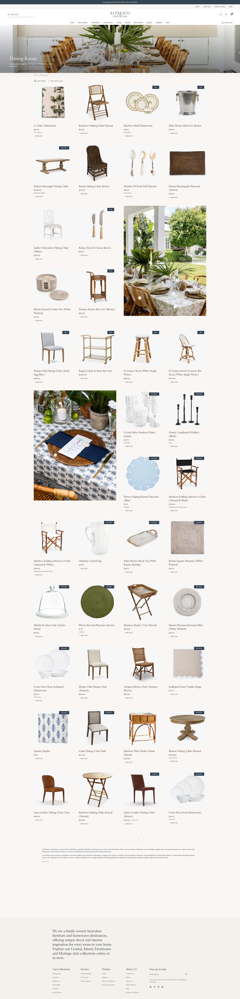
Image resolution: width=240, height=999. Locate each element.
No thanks (138, 514)
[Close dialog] (154, 479)
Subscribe (138, 510)
